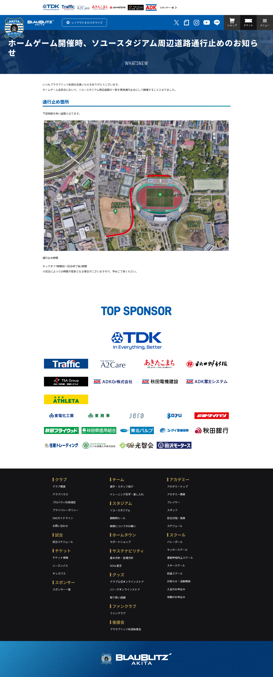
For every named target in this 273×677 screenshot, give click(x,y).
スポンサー (65, 582)
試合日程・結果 (176, 518)
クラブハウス (60, 494)
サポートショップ (120, 542)
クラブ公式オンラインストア (127, 581)
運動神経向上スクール (180, 557)
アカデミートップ (177, 486)
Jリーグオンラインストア (125, 589)
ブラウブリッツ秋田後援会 (125, 629)
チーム (118, 479)
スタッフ (172, 510)
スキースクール (176, 565)
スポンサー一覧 (167, 7)
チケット (63, 550)
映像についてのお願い (123, 526)
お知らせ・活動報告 (178, 581)
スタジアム (122, 503)
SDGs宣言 (116, 565)
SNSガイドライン (63, 518)
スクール (177, 535)
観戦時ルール (118, 518)
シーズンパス (60, 565)
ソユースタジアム (120, 510)
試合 (59, 535)
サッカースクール (177, 549)
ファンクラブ (124, 606)
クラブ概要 (59, 486)
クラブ (61, 479)
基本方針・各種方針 (121, 558)
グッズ (118, 574)
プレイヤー (173, 502)
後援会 (118, 622)
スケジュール (174, 526)
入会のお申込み (176, 589)
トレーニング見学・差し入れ (127, 494)
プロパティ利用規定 (64, 502)
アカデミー (179, 479)
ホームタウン (124, 535)
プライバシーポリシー (66, 510)
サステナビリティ (128, 551)
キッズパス (59, 573)
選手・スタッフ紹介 (121, 486)
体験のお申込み (176, 597)
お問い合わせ (60, 526)
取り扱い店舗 (118, 597)
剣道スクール (175, 573)
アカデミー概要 (176, 494)
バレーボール (175, 542)
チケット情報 (60, 557)
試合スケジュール (63, 542)
